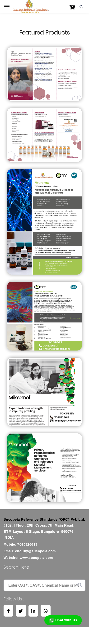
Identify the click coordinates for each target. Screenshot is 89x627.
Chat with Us (65, 620)
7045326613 (27, 544)
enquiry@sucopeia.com (35, 550)
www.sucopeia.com (36, 557)
